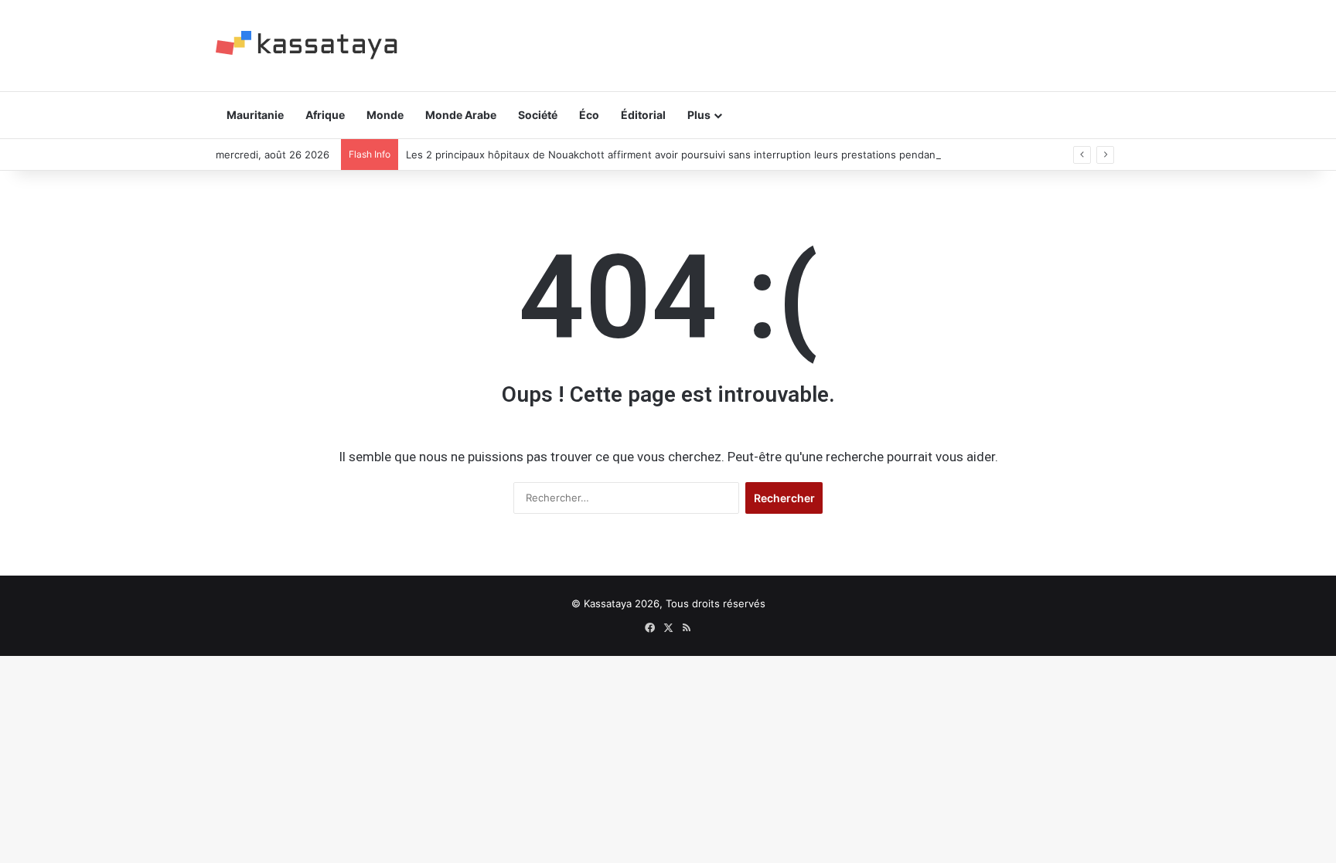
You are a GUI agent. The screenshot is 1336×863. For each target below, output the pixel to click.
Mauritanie (255, 114)
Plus (699, 114)
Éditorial (643, 114)
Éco (589, 114)
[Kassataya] (306, 45)
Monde (385, 114)
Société (537, 114)
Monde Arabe (460, 114)
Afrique (325, 114)
